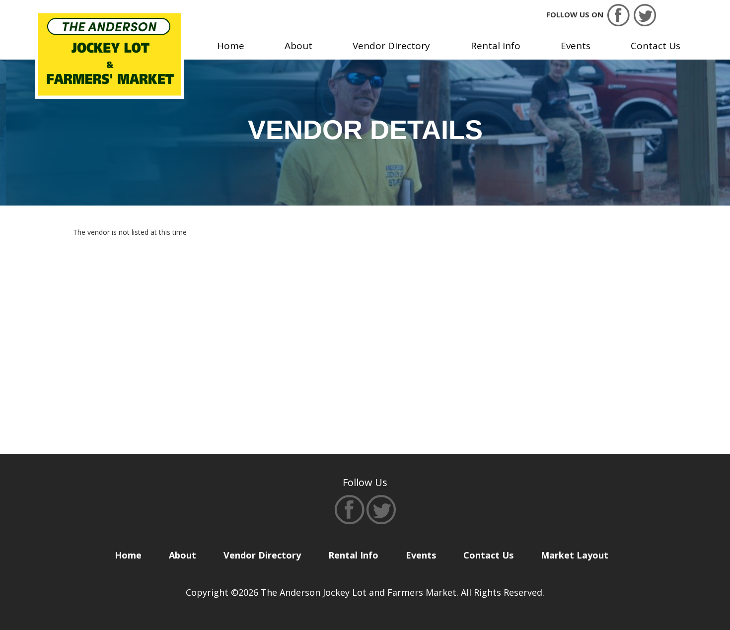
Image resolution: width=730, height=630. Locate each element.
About (298, 45)
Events (575, 45)
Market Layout (574, 555)
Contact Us (655, 45)
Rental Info (495, 45)
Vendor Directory (391, 45)
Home (230, 45)
